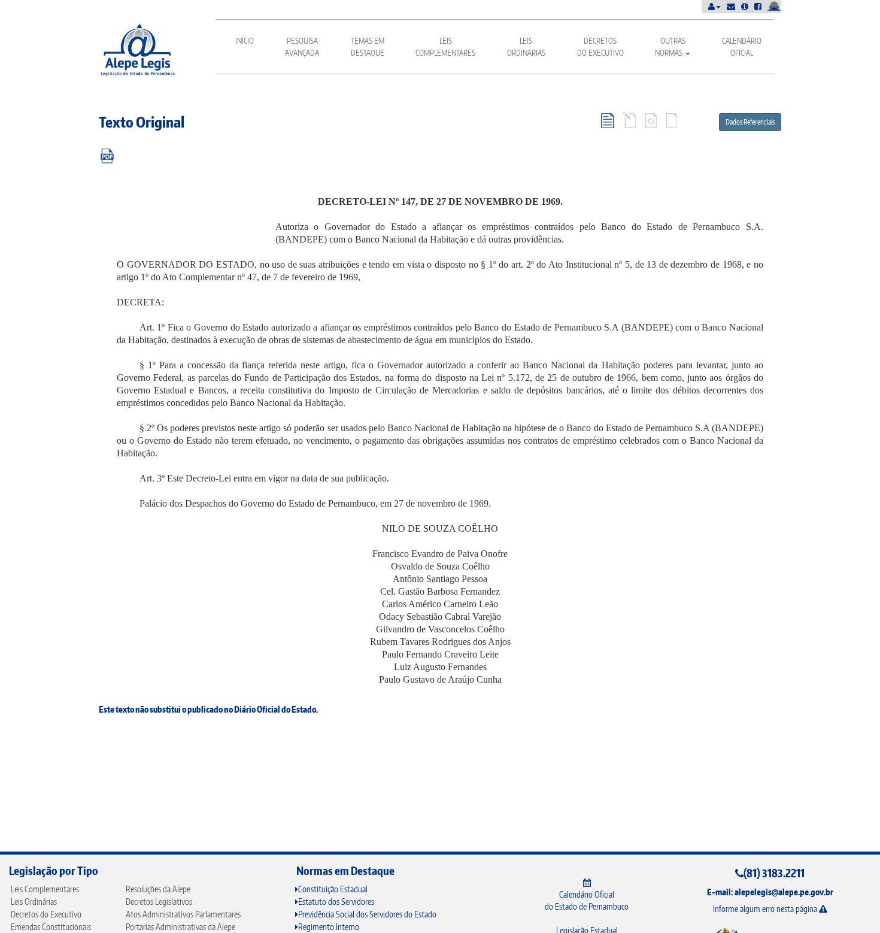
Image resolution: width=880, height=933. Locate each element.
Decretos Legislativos (159, 901)
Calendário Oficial (741, 46)
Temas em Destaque (367, 46)
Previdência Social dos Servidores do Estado (367, 914)
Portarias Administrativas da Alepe (180, 927)
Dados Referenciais (750, 121)
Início (244, 41)
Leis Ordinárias (526, 46)
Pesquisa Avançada (302, 46)
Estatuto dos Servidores (336, 901)
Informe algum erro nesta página (766, 909)
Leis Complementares (445, 46)
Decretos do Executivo (600, 46)
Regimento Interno (328, 927)
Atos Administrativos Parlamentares (183, 914)
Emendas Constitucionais (51, 927)
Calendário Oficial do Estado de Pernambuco (587, 900)
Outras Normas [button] (670, 46)
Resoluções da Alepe (158, 889)
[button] (714, 6)
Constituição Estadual (333, 889)
